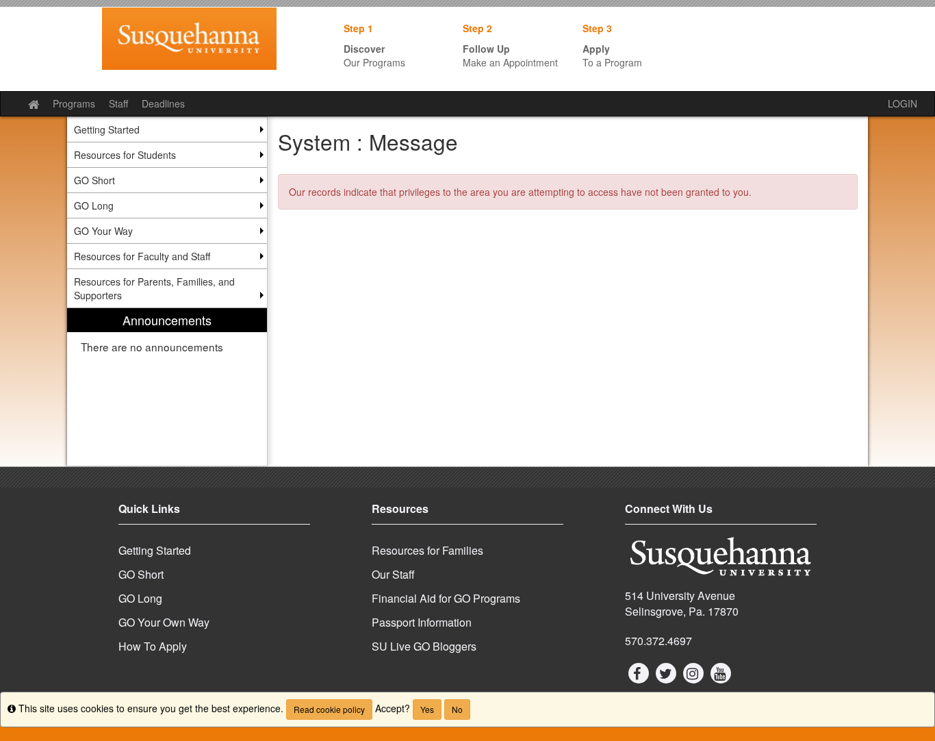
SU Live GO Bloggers (424, 646)
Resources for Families (427, 550)
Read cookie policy (329, 709)
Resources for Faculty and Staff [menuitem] (142, 256)
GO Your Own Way (163, 622)
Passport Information (422, 622)
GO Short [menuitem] (94, 180)
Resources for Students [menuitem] (125, 155)
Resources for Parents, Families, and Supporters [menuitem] (154, 288)
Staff (118, 103)
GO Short (141, 574)
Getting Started (154, 550)
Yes (427, 709)
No (457, 709)
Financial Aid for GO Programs (446, 598)
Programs (74, 103)
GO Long (140, 598)
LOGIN (902, 103)
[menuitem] (167, 387)
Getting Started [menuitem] (107, 129)
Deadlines (163, 103)
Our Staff (393, 574)
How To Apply (152, 646)
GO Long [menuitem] (94, 205)
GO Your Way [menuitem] (103, 231)
